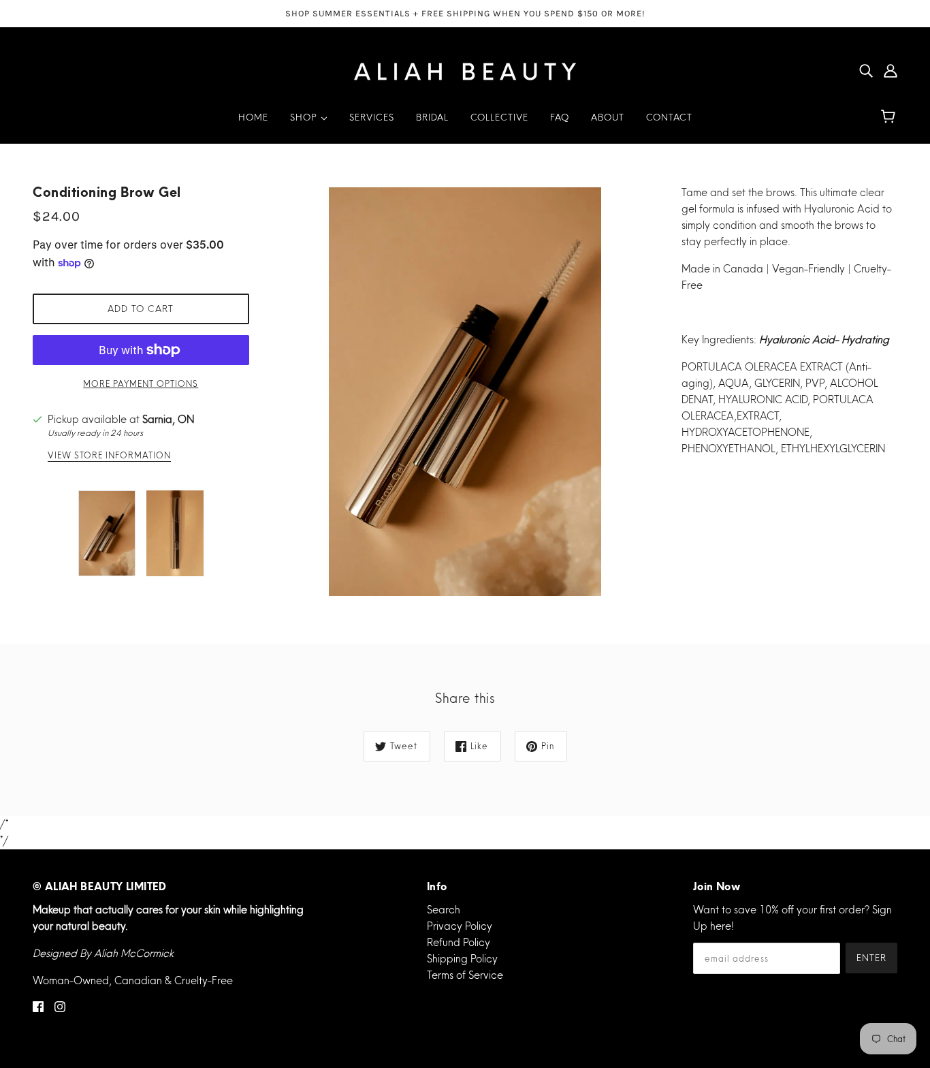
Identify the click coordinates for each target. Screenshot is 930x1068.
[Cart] (890, 117)
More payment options (140, 384)
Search (443, 909)
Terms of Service (465, 975)
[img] (866, 70)
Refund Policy (458, 942)
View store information (109, 456)
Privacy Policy (459, 926)
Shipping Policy (462, 959)
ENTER (871, 958)
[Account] (890, 70)
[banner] (465, 68)
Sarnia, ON (168, 419)
